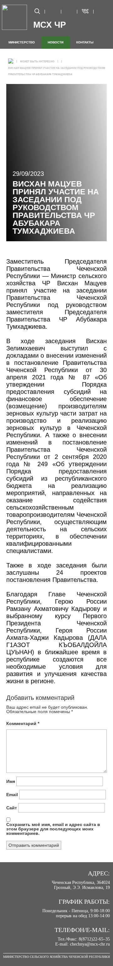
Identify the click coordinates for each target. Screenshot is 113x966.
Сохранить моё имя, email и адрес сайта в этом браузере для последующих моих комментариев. (53, 828)
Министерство (21, 42)
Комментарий (22, 723)
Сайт (11, 808)
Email (12, 794)
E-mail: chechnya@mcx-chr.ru (82, 944)
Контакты (85, 42)
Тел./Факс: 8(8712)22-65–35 (84, 939)
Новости (55, 42)
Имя (10, 781)
